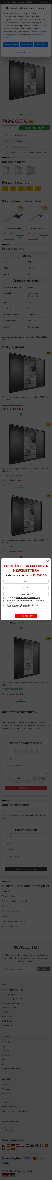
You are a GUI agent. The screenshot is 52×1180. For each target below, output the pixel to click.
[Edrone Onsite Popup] (26, 590)
